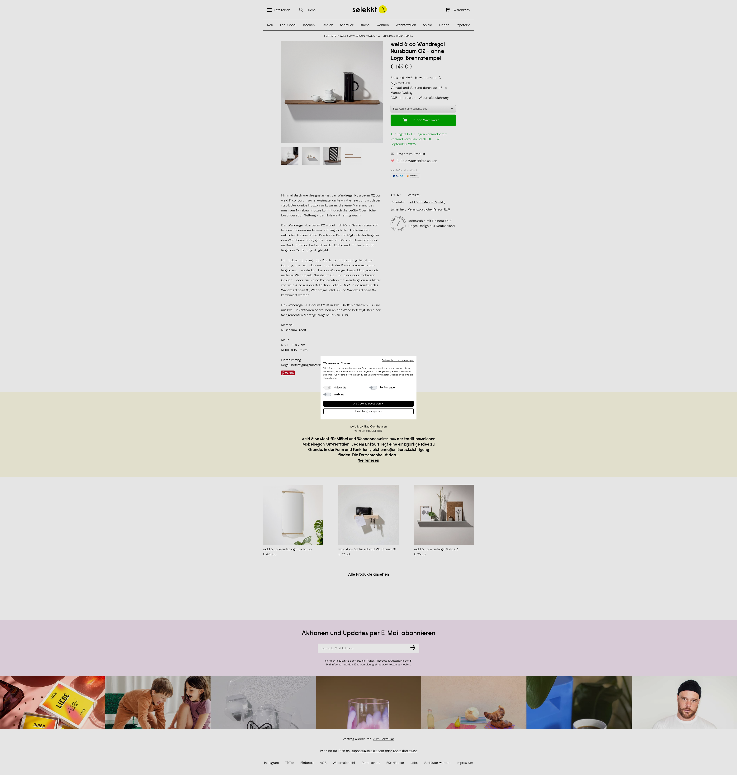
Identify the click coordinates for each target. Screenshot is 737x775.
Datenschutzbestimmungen (398, 360)
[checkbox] (327, 388)
